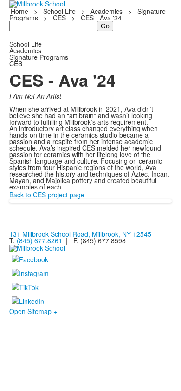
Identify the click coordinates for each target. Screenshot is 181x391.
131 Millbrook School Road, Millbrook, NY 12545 (80, 234)
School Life (59, 11)
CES (59, 17)
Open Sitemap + (33, 311)
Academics (106, 11)
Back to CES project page (46, 194)
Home (20, 11)
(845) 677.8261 (39, 240)
